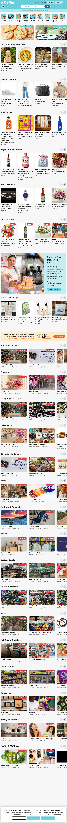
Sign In (50, 2)
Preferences (19, 818)
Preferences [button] (57, 814)
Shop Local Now (54, 289)
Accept (48, 818)
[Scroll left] (2, 18)
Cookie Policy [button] (17, 814)
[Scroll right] (64, 18)
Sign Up (58, 2)
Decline (33, 818)
